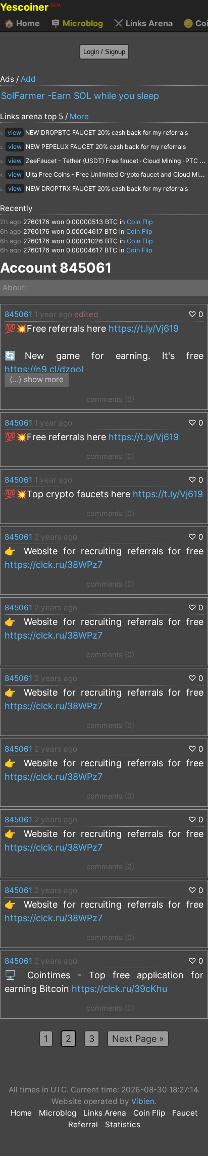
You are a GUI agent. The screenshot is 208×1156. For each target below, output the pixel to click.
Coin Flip (140, 222)
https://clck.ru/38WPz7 (53, 564)
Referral (83, 1124)
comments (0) (110, 399)
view (14, 132)
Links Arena (143, 23)
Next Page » (138, 1038)
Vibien (142, 1101)
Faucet (185, 1113)
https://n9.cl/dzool (44, 369)
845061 (18, 314)
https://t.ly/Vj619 (144, 328)
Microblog (76, 23)
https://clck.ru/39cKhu (119, 988)
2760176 (36, 222)
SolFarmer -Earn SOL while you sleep (80, 95)
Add (28, 79)
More (79, 116)
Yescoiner (30, 7)
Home (22, 23)
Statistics (122, 1124)
